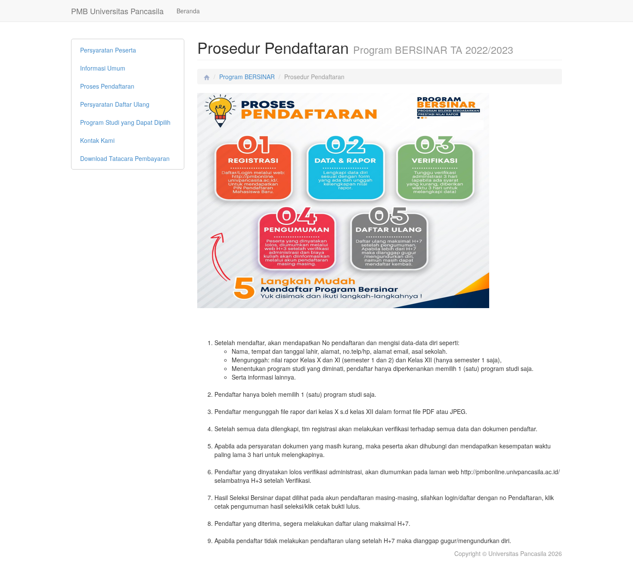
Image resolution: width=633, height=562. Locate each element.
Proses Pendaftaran (107, 86)
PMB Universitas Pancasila (117, 10)
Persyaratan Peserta (108, 50)
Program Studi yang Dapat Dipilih (125, 122)
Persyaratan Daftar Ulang (114, 104)
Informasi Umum (102, 68)
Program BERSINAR (247, 76)
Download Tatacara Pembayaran (125, 158)
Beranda (188, 10)
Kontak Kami (97, 140)
